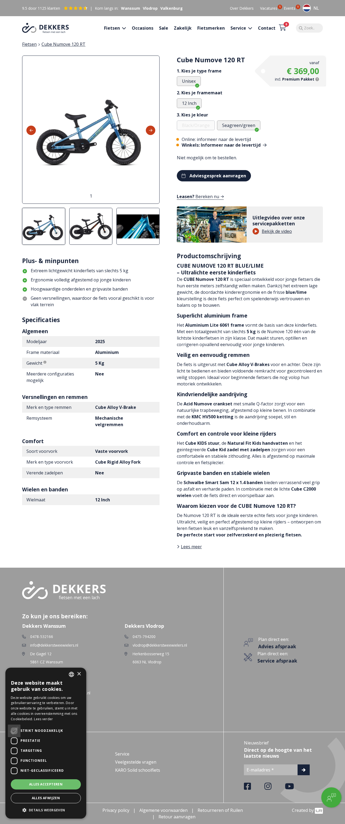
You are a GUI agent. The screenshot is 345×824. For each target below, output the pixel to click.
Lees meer (191, 547)
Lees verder (43, 719)
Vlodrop (150, 8)
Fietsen (29, 44)
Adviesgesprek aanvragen (217, 176)
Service (122, 754)
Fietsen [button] (112, 28)
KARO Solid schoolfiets (137, 770)
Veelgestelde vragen (135, 762)
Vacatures (268, 8)
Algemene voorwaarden (163, 810)
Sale (163, 28)
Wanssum (130, 8)
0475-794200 (144, 636)
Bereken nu (198, 196)
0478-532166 (41, 636)
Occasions (142, 28)
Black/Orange (196, 125)
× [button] (79, 674)
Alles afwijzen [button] (46, 798)
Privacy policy (115, 810)
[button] (46, 810)
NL (316, 8)
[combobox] (311, 8)
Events (289, 8)
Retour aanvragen (176, 817)
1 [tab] (91, 196)
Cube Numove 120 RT (63, 44)
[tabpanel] (91, 129)
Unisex (189, 81)
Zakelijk (183, 28)
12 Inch (189, 103)
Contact (266, 28)
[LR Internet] (319, 810)
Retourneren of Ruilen (220, 810)
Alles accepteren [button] (46, 784)
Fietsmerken (211, 28)
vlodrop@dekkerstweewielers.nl (160, 645)
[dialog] (45, 743)
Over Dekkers (242, 8)
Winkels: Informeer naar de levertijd (222, 145)
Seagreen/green (238, 125)
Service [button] (238, 28)
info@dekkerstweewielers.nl (54, 645)
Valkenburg (171, 8)
